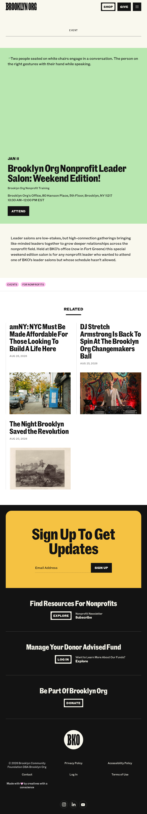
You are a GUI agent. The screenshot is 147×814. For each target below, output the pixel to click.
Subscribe (83, 617)
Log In (63, 659)
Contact (27, 774)
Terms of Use (120, 774)
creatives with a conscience (34, 785)
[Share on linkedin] (73, 804)
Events (12, 284)
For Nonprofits (33, 284)
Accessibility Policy (120, 763)
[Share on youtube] (83, 804)
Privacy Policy (73, 763)
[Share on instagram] (64, 804)
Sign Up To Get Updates (73, 540)
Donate (73, 703)
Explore (61, 616)
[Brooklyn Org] (21, 7)
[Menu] (137, 7)
